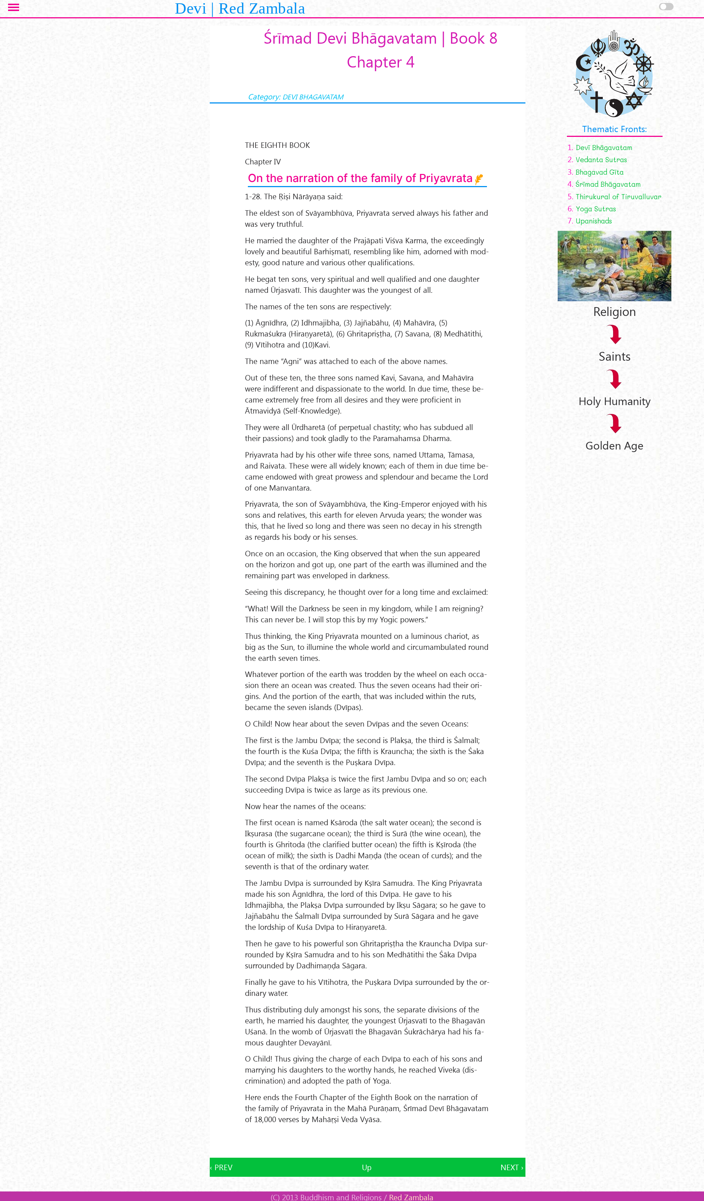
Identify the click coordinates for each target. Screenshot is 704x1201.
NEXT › (512, 1167)
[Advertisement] (367, 1141)
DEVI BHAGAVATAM (312, 96)
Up (366, 1167)
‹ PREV (221, 1167)
